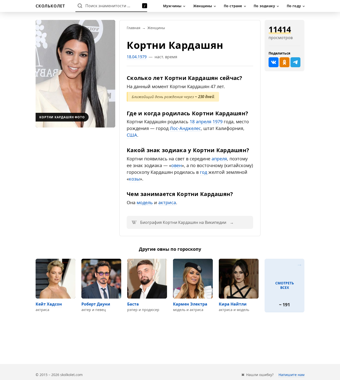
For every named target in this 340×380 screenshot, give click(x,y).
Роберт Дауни (95, 304)
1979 (218, 122)
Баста (133, 304)
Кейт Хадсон (49, 304)
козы (134, 179)
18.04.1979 (137, 57)
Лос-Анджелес (185, 128)
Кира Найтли (233, 304)
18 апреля (200, 122)
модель (145, 202)
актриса (167, 202)
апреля (219, 159)
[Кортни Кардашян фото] (75, 73)
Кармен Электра (190, 304)
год (203, 172)
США (132, 135)
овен (176, 165)
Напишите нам (291, 374)
